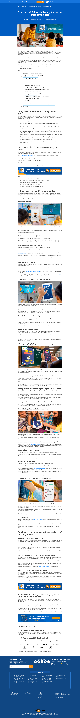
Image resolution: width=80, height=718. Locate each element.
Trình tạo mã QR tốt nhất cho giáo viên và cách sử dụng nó (37, 6)
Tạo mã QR (41, 1)
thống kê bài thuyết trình (44, 566)
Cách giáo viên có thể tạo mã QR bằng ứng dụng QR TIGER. (35, 75)
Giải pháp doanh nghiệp (43, 696)
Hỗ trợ (26, 692)
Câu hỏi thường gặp (27, 106)
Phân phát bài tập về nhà (30, 78)
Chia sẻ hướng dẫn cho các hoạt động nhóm (34, 93)
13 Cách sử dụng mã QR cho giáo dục (30, 77)
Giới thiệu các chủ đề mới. (30, 82)
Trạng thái (40, 694)
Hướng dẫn (12, 692)
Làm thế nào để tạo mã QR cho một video (33, 679)
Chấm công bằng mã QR (38, 519)
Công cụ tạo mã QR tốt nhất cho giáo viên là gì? (33, 73)
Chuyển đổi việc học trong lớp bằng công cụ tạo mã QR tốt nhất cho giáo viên (39, 105)
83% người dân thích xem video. (33, 271)
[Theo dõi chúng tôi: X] (48, 661)
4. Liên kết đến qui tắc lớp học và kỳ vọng (33, 83)
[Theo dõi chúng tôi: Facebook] (45, 661)
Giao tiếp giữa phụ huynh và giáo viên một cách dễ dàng (37, 89)
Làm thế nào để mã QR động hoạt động (19, 676)
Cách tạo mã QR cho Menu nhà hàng (32, 682)
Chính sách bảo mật (59, 696)
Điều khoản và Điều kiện (60, 693)
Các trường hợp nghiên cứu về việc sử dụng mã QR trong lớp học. (36, 103)
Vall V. (26, 19)
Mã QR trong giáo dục (22, 375)
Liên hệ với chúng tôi (14, 694)
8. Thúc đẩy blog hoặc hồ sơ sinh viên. (33, 91)
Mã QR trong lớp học (35, 444)
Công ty (40, 692)
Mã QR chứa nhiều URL (32, 675)
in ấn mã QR (36, 186)
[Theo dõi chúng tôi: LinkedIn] (35, 661)
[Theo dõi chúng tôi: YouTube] (38, 661)
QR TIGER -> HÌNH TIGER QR (27, 155)
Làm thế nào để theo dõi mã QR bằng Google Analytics (19, 683)
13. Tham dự (27, 100)
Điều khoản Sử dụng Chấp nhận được (63, 694)
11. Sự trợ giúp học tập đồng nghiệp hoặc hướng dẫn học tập (37, 96)
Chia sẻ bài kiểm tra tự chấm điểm (32, 80)
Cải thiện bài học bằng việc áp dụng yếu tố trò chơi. (35, 87)
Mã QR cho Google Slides (39, 468)
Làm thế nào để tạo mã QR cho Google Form (47, 679)
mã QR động (44, 130)
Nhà (18, 6)
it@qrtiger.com (28, 693)
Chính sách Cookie (59, 697)
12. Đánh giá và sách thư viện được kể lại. (33, 98)
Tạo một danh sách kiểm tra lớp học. (32, 85)
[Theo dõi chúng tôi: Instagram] (42, 661)
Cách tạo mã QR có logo (61, 678)
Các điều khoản (59, 692)
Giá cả (39, 697)
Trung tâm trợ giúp (14, 696)
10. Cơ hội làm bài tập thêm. (31, 94)
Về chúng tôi (40, 693)
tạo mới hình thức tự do (23, 253)
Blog (22, 6)
